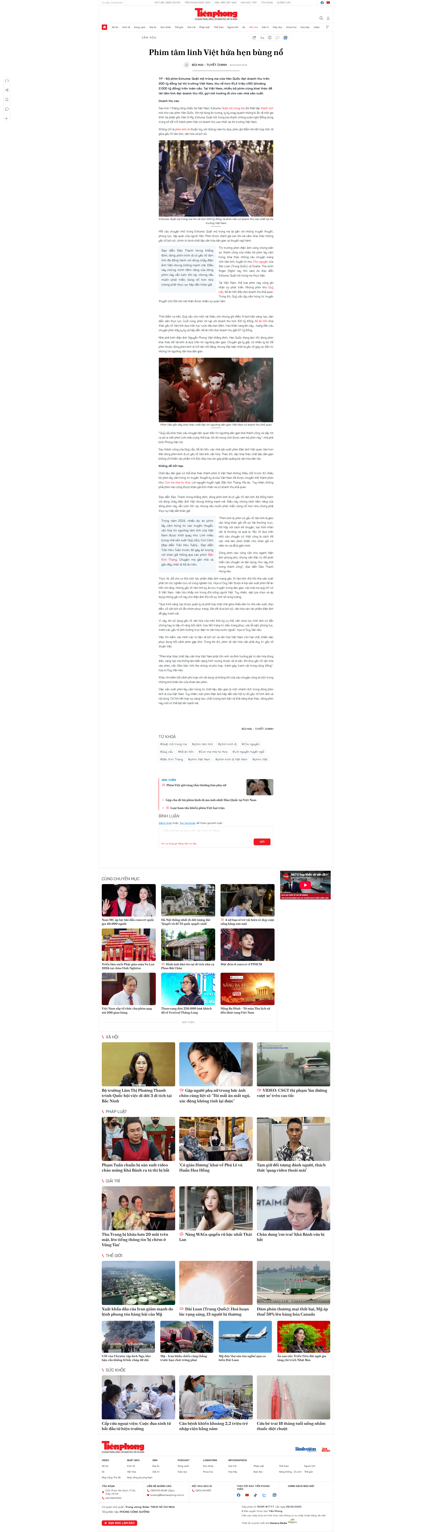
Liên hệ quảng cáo (159, 1486)
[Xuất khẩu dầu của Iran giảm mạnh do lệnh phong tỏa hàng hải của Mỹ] (138, 1283)
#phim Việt (260, 759)
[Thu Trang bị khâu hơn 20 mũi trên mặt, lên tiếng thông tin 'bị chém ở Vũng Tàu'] (138, 1208)
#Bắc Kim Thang (171, 759)
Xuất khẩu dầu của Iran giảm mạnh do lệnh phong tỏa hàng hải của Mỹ (137, 1311)
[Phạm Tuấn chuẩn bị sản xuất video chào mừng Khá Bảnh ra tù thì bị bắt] (138, 1139)
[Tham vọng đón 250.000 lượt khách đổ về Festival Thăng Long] (188, 989)
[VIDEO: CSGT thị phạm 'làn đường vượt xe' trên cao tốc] (293, 1064)
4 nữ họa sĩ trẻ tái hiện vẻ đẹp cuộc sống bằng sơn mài (247, 922)
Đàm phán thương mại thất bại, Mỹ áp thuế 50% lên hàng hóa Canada (292, 1311)
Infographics (237, 1460)
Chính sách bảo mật (301, 1486)
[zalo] (266, 1495)
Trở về (7, 118)
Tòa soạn (267, 2)
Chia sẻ (7, 90)
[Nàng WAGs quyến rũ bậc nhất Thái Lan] (216, 1208)
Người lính (232, 27)
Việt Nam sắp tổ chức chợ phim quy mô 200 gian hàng (127, 1010)
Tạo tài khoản (187, 823)
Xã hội (115, 27)
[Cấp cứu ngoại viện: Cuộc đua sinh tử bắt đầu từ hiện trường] (138, 1397)
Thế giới (179, 27)
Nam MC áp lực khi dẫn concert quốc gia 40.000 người (128, 922)
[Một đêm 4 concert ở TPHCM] (248, 944)
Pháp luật (204, 27)
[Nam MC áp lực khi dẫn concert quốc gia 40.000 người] (129, 900)
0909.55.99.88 (159, 1490)
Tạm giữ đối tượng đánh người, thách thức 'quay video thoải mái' (291, 1167)
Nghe (7, 80)
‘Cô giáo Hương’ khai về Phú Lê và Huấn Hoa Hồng (210, 1167)
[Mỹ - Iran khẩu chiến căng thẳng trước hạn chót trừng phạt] (186, 1337)
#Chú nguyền (251, 744)
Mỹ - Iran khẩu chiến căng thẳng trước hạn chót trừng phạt (183, 1358)
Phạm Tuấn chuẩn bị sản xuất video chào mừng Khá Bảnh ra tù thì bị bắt (135, 1167)
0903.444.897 (203, 1490)
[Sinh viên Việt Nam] (305, 1450)
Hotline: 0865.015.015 (167, 2)
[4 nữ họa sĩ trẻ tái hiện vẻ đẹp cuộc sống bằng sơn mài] (248, 900)
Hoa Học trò (249, 2)
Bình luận (7, 109)
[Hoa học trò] (326, 1450)
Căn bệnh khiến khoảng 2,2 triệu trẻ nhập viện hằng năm (213, 1426)
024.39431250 (113, 1498)
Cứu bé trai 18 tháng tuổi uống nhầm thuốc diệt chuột (291, 1426)
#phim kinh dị (227, 744)
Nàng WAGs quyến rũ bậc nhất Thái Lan (215, 1237)
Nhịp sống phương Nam (139, 1477)
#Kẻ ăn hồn (186, 752)
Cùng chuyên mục (121, 878)
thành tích (267, 108)
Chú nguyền (260, 261)
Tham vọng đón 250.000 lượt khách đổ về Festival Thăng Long (186, 1010)
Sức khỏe (165, 27)
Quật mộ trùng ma (233, 108)
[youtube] (328, 2)
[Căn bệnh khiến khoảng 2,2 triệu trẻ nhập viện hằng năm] (216, 1397)
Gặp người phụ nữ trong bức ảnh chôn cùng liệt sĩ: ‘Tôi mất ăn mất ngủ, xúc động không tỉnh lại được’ (214, 1095)
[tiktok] (257, 1495)
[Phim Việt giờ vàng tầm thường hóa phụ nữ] (259, 787)
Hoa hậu (305, 27)
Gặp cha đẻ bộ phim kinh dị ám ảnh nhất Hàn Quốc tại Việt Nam (211, 800)
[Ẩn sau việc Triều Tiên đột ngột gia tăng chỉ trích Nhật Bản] (303, 1337)
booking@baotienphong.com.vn (167, 1495)
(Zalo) (171, 1490)
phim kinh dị (182, 129)
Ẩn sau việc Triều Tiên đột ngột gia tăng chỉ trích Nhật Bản (301, 1358)
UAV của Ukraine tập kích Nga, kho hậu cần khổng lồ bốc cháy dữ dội (126, 1358)
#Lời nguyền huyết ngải (248, 752)
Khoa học (291, 27)
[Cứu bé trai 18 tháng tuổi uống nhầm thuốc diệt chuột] (293, 1397)
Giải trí (265, 27)
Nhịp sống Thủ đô (111, 1477)
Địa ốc (153, 27)
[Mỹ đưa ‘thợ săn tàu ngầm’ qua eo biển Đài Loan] (245, 1337)
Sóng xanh (139, 27)
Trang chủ (104, 27)
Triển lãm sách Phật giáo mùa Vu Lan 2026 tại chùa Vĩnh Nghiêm (128, 966)
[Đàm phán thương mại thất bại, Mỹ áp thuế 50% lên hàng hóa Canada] (293, 1283)
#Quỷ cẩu (166, 752)
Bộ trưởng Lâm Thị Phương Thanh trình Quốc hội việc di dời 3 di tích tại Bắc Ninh (137, 1095)
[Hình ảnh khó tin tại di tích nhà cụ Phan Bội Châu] (188, 944)
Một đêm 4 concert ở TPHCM (241, 964)
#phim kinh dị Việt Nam (231, 759)
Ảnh (154, 1460)
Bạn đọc (258, 1471)
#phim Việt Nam (199, 759)
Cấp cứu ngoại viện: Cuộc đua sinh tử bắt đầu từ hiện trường (136, 1426)
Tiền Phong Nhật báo (197, 2)
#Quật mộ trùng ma (173, 744)
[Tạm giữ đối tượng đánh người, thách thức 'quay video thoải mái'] (293, 1139)
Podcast (184, 1460)
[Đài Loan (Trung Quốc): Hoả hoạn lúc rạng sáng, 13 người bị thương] (216, 1283)
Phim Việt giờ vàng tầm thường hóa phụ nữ (196, 785)
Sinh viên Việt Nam (226, 2)
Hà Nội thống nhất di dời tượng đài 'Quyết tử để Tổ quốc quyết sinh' (185, 922)
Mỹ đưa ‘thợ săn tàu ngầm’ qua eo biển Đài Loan (242, 1358)
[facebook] (322, 2)
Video (317, 27)
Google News (285, 37)
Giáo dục (277, 27)
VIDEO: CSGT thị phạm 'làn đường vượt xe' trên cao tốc (292, 1093)
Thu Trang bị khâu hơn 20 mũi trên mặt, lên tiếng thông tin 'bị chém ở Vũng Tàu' (135, 1239)
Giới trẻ (191, 27)
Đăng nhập (165, 823)
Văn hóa (253, 27)
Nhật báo (133, 1460)
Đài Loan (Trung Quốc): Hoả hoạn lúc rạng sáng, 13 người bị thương (214, 1311)
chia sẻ (254, 37)
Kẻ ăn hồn (261, 321)
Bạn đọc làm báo (121, 1523)
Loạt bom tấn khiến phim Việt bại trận (197, 808)
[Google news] (276, 1495)
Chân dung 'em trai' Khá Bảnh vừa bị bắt (291, 1237)
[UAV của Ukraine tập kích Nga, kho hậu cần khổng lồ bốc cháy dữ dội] (128, 1337)
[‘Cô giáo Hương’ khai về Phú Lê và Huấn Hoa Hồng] (216, 1139)
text (262, 37)
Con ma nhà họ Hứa (177, 482)
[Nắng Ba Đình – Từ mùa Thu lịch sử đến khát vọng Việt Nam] (248, 989)
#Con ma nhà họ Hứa (213, 752)
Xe (243, 27)
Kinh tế (126, 27)
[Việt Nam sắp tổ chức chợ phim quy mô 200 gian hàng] (129, 989)
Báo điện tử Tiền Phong (216, 14)
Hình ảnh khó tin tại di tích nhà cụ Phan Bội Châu (187, 966)
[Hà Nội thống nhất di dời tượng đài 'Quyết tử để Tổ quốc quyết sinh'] (188, 900)
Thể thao (219, 27)
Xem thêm (327, 27)
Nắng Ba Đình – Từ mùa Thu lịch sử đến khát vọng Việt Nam (245, 1010)
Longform (210, 1460)
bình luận (277, 37)
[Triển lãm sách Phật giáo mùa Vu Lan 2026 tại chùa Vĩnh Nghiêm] (129, 944)
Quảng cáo (284, 2)
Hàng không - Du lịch (290, 1471)
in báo (269, 37)
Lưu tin (7, 99)
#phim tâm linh (202, 744)
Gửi (262, 841)
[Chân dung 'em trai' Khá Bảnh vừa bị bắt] (293, 1208)
